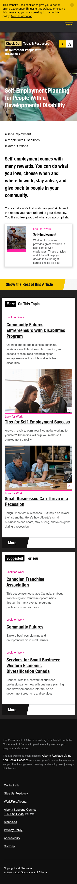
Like (48, 26)
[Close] (72, 5)
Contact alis (11, 785)
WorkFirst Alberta (15, 801)
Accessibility (12, 838)
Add (38, 26)
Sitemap (9, 846)
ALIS (24, 26)
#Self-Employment (18, 134)
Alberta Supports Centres (20, 809)
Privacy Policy (13, 830)
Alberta (10, 26)
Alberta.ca (10, 822)
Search (57, 26)
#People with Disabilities (22, 140)
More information (21, 16)
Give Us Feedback (16, 793)
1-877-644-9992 (14, 813)
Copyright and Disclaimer (18, 868)
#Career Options (16, 146)
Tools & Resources (36, 43)
